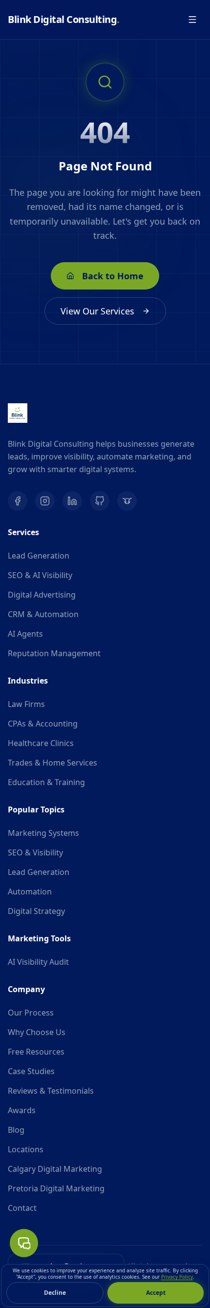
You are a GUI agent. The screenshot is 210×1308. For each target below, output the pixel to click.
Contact (22, 1208)
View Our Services (97, 311)
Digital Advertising (42, 594)
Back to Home (113, 276)
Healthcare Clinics (41, 743)
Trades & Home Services (52, 762)
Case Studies (31, 1071)
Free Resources (36, 1051)
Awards (22, 1110)
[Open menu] (192, 19)
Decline (55, 1292)
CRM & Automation (43, 614)
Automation (30, 891)
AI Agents (25, 633)
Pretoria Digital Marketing (56, 1188)
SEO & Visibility (35, 852)
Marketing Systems (43, 833)
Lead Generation (38, 555)
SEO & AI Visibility (40, 575)
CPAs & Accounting (43, 723)
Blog (16, 1129)
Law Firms (26, 704)
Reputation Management (54, 653)
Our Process (31, 1012)
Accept (156, 1292)
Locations (25, 1149)
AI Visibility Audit (38, 961)
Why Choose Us (36, 1032)
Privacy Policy (177, 1276)
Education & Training (46, 782)
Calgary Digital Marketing (55, 1168)
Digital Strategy (36, 911)
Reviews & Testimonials (51, 1090)
